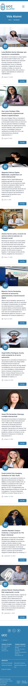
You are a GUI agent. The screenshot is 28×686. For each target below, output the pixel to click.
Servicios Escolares (7, 663)
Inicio (9, 20)
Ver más (22, 81)
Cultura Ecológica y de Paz (20, 666)
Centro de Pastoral (7, 665)
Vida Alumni (16, 20)
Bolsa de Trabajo (6, 669)
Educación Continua (19, 663)
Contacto (5, 640)
